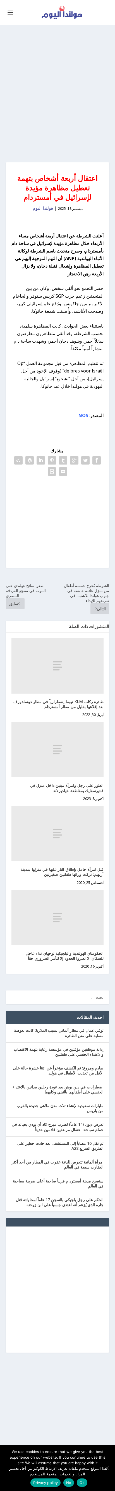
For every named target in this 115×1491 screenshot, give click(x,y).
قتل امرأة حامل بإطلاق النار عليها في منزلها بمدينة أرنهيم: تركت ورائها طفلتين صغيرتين (62, 872)
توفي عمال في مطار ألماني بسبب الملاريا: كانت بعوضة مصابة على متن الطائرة (59, 1033)
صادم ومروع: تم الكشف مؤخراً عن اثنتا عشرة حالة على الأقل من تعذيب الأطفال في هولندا (58, 1070)
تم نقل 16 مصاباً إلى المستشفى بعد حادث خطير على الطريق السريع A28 (60, 1146)
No (68, 1482)
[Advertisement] (57, 93)
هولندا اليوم (43, 208)
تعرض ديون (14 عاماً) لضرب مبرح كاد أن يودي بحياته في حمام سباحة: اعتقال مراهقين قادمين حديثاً (58, 1127)
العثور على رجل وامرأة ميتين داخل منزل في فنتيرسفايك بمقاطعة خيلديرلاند (67, 788)
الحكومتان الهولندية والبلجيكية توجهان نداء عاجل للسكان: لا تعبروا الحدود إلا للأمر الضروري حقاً (65, 956)
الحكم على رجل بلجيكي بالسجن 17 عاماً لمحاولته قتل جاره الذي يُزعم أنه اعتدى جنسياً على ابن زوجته (60, 1202)
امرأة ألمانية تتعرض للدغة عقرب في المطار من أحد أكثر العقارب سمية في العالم (58, 1164)
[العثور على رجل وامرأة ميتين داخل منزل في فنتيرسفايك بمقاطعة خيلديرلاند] (57, 749)
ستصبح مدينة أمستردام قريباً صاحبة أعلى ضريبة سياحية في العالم (58, 1183)
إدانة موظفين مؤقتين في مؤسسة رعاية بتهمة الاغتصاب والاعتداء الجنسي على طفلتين (59, 1052)
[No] (107, 1468)
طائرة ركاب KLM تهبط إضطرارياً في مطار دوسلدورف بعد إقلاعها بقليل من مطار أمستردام (58, 704)
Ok (82, 1482)
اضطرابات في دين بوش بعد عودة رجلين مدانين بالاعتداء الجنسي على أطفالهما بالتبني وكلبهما (58, 1089)
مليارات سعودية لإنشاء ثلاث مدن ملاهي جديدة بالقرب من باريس (60, 1108)
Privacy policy (45, 1482)
